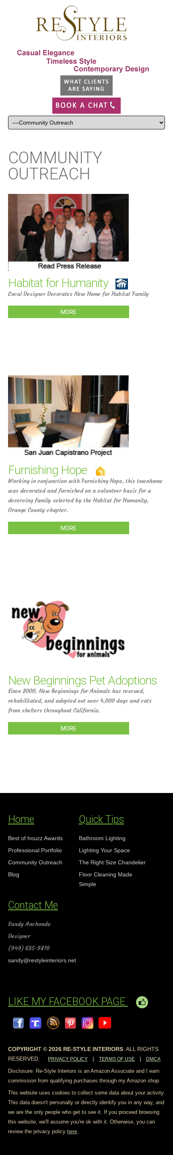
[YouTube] (105, 1023)
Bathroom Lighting (102, 838)
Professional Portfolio (35, 850)
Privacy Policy (68, 1059)
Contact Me (33, 905)
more (68, 312)
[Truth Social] (36, 1023)
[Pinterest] (70, 1023)
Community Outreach (35, 862)
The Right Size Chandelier (112, 862)
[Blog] (53, 1023)
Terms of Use (117, 1059)
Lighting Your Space (104, 850)
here (72, 1131)
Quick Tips (101, 819)
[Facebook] (18, 1023)
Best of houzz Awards (35, 838)
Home (21, 819)
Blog (13, 874)
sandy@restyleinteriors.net (42, 960)
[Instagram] (87, 1023)
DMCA (153, 1059)
